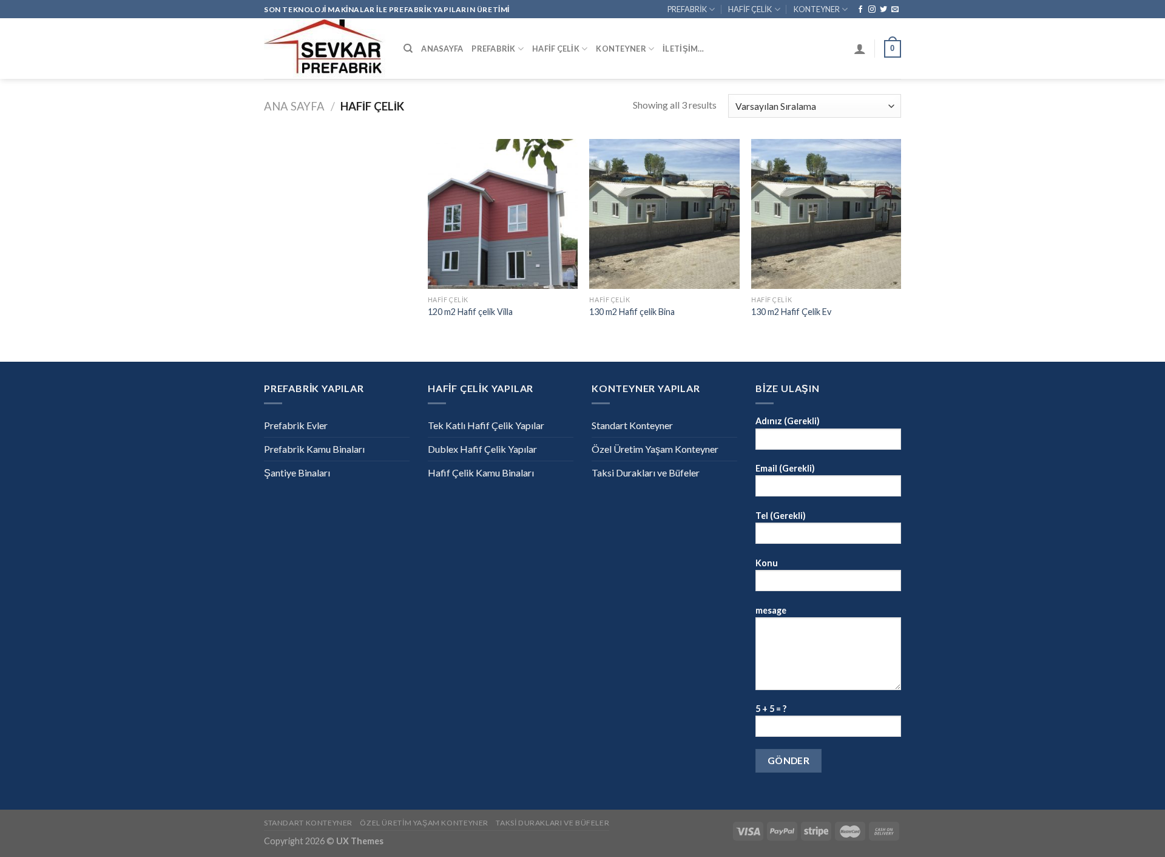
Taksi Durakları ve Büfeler (646, 472)
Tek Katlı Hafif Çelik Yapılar (486, 425)
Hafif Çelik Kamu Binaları (481, 472)
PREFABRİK (687, 9)
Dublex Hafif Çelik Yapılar (482, 449)
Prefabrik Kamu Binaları (314, 449)
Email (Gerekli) (785, 468)
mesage (770, 610)
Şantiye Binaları (297, 472)
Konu (766, 563)
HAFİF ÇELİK (750, 9)
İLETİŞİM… (683, 48)
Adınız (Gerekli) (787, 421)
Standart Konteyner (632, 425)
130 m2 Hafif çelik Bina (632, 312)
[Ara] (408, 48)
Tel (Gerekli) (780, 515)
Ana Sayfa (294, 106)
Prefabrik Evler (296, 425)
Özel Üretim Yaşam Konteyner (655, 449)
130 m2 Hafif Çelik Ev (791, 312)
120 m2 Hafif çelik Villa (470, 312)
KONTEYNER (817, 9)
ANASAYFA (442, 48)
